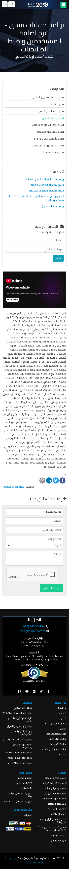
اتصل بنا (62, 754)
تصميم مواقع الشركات (55, 778)
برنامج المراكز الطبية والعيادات (18, 752)
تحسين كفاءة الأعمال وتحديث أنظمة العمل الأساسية (52, 829)
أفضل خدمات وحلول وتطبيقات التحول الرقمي (52, 821)
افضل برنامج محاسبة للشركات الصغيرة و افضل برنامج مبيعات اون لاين (35, 198)
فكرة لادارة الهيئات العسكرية (48, 145)
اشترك (58, 258)
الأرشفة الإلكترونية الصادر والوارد (20, 720)
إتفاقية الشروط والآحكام (55, 723)
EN (5, 4)
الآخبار (63, 718)
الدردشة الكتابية (24, 778)
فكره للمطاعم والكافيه (51, 110)
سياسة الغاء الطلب (57, 739)
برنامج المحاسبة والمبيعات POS (17, 713)
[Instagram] (20, 692)
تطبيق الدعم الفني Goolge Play (19, 795)
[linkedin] (34, 692)
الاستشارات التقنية (58, 814)
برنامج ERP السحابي (23, 707)
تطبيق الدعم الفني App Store (18, 801)
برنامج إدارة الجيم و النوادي (19, 757)
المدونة (62, 713)
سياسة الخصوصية (58, 744)
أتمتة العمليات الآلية (57, 809)
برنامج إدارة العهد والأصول (19, 726)
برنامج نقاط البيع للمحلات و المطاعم (44, 179)
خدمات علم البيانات (58, 835)
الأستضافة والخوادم (57, 803)
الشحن (63, 728)
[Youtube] (27, 692)
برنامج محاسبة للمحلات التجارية (47, 184)
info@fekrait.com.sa (33, 631)
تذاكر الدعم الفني (24, 783)
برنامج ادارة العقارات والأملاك (18, 763)
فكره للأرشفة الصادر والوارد (48, 138)
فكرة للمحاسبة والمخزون (50, 131)
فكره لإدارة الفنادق (53, 117)
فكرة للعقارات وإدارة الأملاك (48, 124)
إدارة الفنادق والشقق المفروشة (21, 733)
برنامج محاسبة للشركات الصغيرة (46, 190)
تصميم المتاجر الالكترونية (54, 783)
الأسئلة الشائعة (25, 788)
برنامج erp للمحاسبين (53, 205)
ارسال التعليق (51, 588)
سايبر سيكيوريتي (58, 840)
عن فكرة (62, 707)
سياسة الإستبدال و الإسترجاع (53, 749)
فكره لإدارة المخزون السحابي (47, 97)
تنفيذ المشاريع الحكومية (54, 798)
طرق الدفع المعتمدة (56, 733)
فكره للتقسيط (56, 104)
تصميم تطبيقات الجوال (55, 793)
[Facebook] (49, 692)
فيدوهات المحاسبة (53, 152)
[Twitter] (41, 692)
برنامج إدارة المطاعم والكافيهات (22, 746)
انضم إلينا (28, 815)
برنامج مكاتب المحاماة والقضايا (17, 739)
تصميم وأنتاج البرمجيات (55, 788)
